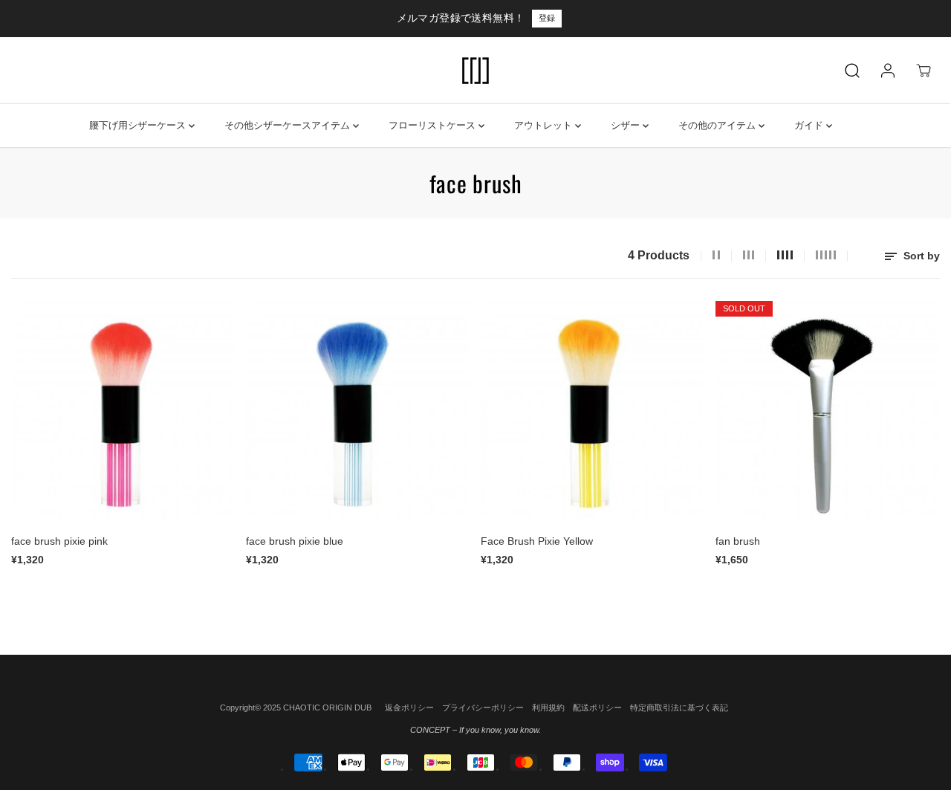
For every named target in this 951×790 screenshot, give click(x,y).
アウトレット (544, 125)
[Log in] (888, 70)
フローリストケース (433, 125)
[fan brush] (827, 413)
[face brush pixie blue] (358, 413)
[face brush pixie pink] (123, 413)
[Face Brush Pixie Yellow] (593, 413)
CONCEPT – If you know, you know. (475, 729)
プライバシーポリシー (483, 707)
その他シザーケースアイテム (288, 125)
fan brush (737, 541)
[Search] (852, 70)
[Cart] (923, 70)
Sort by (920, 256)
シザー (627, 125)
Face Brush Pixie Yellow (537, 541)
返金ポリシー (409, 707)
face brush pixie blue (294, 541)
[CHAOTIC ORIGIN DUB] (475, 71)
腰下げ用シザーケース (139, 125)
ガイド (810, 125)
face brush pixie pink (59, 541)
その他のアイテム (718, 125)
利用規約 (548, 707)
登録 (547, 17)
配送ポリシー (597, 707)
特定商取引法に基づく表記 (679, 707)
